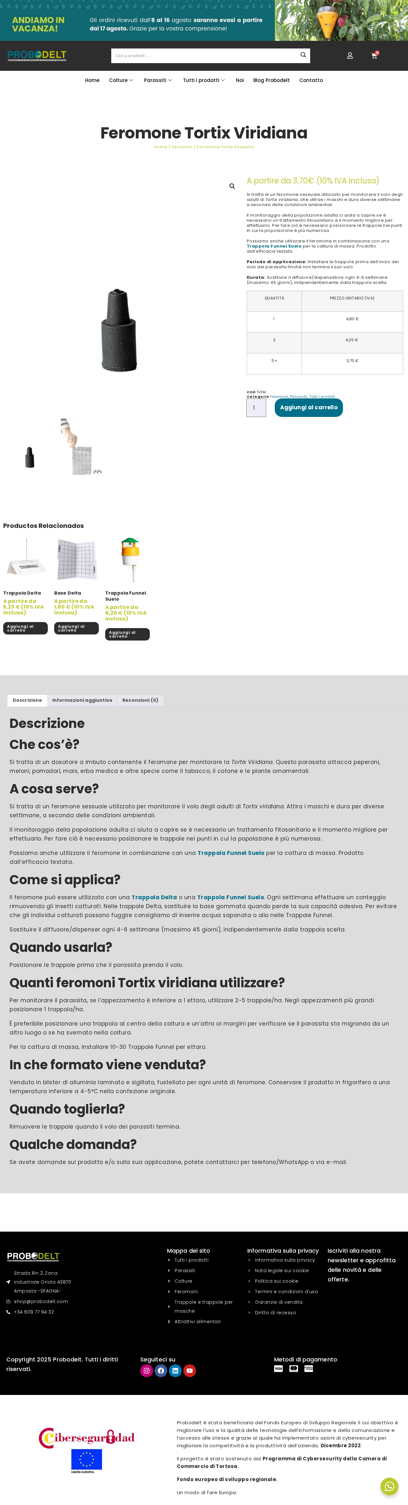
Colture (118, 80)
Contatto (311, 80)
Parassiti (155, 80)
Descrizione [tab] (27, 700)
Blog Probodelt (271, 80)
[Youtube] (189, 1370)
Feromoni (182, 147)
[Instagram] (146, 1370)
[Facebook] (161, 1370)
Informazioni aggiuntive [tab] (82, 700)
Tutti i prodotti (201, 80)
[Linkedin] (175, 1370)
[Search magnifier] (303, 54)
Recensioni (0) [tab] (140, 700)
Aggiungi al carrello (309, 407)
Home (92, 80)
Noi (240, 80)
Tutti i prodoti (322, 396)
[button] (232, 186)
